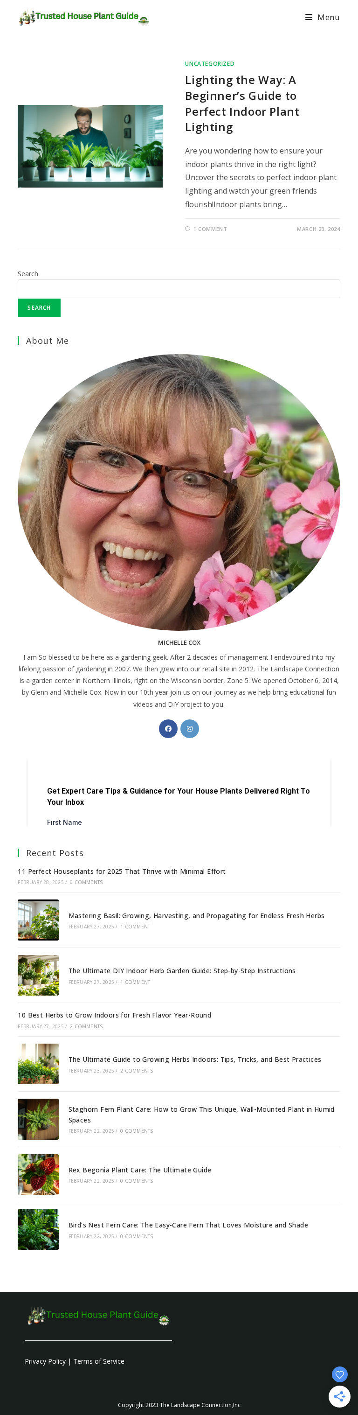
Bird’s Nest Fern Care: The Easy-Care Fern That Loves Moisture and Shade (188, 1224)
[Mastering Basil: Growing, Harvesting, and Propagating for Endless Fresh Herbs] (38, 919)
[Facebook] (168, 728)
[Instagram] (189, 728)
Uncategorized (209, 64)
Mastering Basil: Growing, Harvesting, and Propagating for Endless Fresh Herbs (197, 915)
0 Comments (86, 882)
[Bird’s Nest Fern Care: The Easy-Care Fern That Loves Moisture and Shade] (38, 1229)
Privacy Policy (45, 1361)
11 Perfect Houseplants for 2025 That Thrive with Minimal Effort (122, 871)
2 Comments (86, 1026)
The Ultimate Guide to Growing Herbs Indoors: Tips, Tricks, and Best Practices (195, 1059)
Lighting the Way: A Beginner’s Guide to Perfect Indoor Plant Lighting (242, 103)
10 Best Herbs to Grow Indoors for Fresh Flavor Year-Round (114, 1015)
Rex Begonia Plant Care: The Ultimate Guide (140, 1169)
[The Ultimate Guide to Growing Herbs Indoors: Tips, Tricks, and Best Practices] (38, 1064)
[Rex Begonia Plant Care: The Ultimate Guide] (38, 1174)
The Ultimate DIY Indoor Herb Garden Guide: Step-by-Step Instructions (182, 970)
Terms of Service (98, 1361)
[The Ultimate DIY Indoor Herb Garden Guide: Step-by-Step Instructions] (38, 975)
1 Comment (210, 228)
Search (28, 273)
